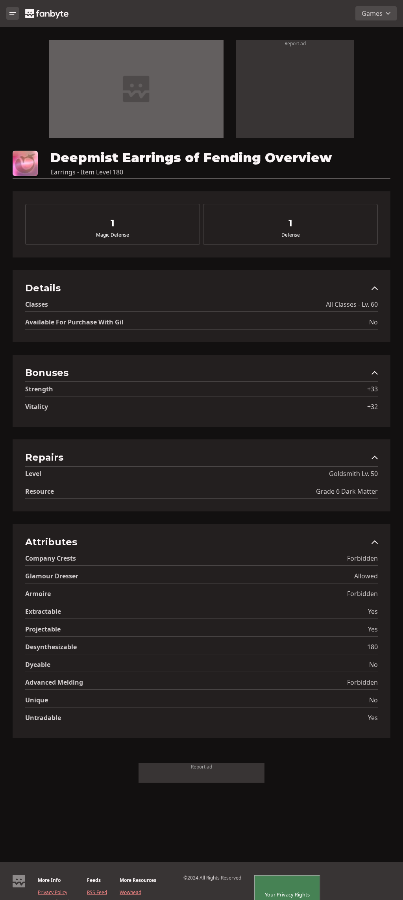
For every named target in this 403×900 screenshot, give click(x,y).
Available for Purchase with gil (74, 322)
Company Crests (50, 558)
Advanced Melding (54, 682)
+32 (372, 407)
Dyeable (37, 665)
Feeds (94, 880)
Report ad (295, 43)
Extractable (43, 611)
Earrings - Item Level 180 (86, 172)
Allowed (366, 576)
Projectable (43, 629)
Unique (36, 700)
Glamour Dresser (51, 576)
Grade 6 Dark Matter (347, 491)
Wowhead (130, 892)
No (373, 322)
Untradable (43, 718)
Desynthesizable (51, 647)
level (33, 474)
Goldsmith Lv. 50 (353, 474)
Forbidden (362, 558)
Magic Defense (112, 235)
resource (39, 491)
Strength (39, 389)
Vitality (36, 407)
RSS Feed (97, 892)
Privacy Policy (52, 892)
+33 (372, 389)
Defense (290, 235)
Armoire (38, 594)
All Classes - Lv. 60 (352, 304)
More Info (49, 880)
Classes (36, 304)
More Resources (138, 880)
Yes (373, 611)
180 (372, 647)
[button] (201, 290)
